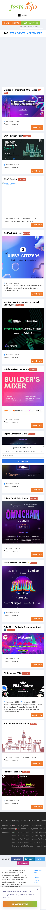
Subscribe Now (23, 461)
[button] (23, 447)
